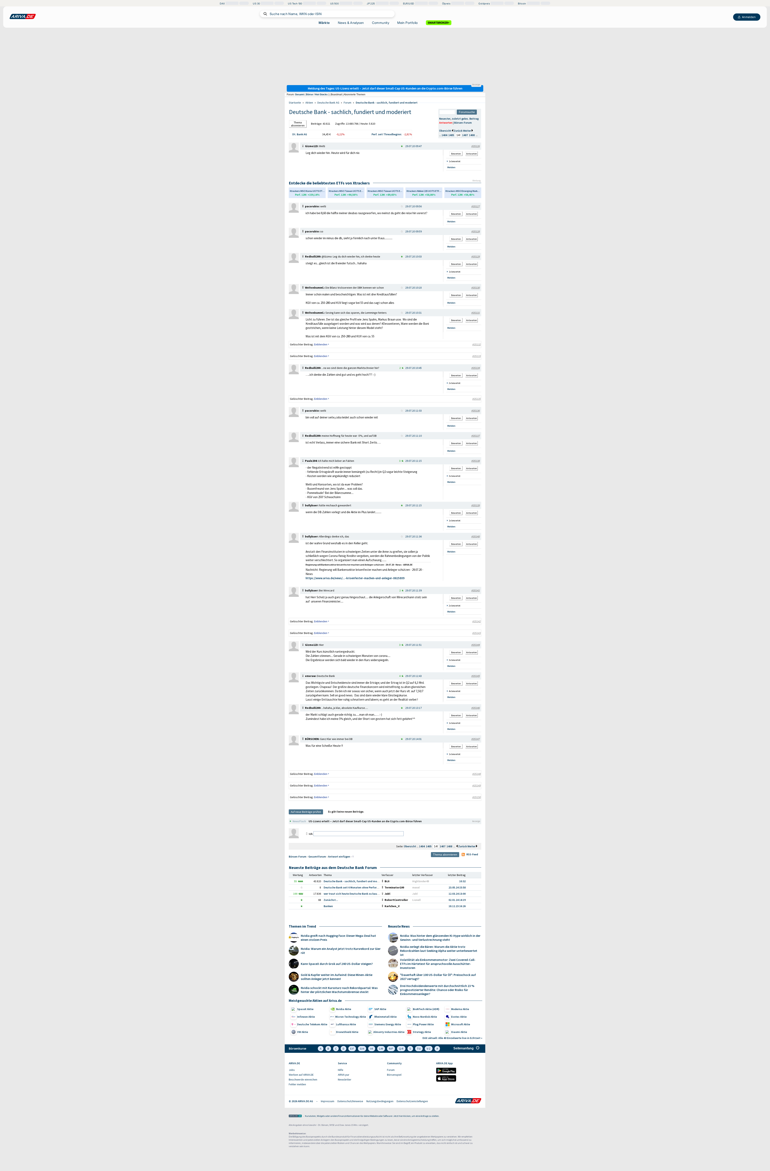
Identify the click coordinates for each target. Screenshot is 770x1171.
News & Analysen (351, 23)
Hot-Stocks (321, 94)
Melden (451, 167)
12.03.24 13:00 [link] (457, 893)
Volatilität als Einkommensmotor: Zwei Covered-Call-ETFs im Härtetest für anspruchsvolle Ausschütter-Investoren (437, 964)
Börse (309, 94)
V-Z (429, 1048)
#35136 (475, 410)
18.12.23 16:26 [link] (457, 906)
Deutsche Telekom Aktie (312, 1024)
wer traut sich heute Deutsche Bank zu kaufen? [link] (353, 893)
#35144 (475, 645)
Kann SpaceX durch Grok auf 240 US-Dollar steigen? (337, 964)
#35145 (475, 676)
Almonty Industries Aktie (388, 1032)
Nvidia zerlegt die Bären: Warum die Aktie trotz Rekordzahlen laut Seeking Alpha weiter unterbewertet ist (438, 951)
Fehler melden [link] (297, 1084)
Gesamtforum (317, 856)
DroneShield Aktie (347, 1032)
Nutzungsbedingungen (379, 1101)
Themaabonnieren (298, 124)
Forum (347, 102)
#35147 (475, 739)
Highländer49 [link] (420, 881)
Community (380, 23)
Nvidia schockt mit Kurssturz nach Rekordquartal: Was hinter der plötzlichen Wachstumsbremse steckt (339, 990)
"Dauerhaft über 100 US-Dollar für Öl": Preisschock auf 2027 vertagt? (438, 977)
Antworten (445, 122)
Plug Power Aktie (423, 1024)
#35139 (475, 505)
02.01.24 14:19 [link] (457, 900)
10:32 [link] (462, 881)
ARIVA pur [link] (343, 1074)
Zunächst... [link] (331, 900)
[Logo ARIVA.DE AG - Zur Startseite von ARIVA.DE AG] (295, 1116)
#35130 (475, 287)
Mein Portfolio (407, 23)
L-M (381, 1048)
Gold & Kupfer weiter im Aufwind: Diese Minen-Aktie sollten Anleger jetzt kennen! (336, 977)
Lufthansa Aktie (346, 1024)
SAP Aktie (380, 1009)
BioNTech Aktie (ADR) (426, 1009)
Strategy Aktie (422, 1032)
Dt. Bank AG (299, 134)
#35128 (475, 231)
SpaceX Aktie (305, 1009)
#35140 (475, 536)
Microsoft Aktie (460, 1024)
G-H (362, 1048)
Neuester (444, 118)
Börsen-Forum (463, 122)
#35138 (475, 461)
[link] (294, 151)
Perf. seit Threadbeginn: (387, 134)
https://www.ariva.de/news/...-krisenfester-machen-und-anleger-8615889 (355, 578)
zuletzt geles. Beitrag (465, 118)
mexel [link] (416, 887)
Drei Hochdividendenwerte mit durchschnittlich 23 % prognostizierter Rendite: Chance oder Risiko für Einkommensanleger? (437, 990)
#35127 (475, 206)
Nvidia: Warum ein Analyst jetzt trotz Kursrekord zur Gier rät (341, 951)
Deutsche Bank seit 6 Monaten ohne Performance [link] (354, 887)
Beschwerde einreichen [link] (303, 1079)
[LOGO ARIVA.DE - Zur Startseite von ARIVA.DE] (23, 16)
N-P (391, 1048)
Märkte (324, 23)
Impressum (327, 1101)
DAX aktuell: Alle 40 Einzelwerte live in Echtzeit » (452, 1038)
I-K (371, 1048)
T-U (419, 1048)
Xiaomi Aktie (459, 1032)
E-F (352, 1048)
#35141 (475, 590)
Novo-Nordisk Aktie (425, 1016)
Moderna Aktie (460, 1009)
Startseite (295, 102)
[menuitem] (311, 1070)
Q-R (401, 1048)
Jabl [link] (415, 893)
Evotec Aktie (459, 1016)
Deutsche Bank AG (328, 102)
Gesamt (299, 94)
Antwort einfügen (339, 856)
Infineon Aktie (306, 1016)
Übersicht (445, 130)
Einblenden (321, 344)
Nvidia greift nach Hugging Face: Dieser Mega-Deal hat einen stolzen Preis (338, 938)
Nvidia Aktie (343, 1009)
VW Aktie (302, 1032)
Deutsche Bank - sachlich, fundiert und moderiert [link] (354, 881)
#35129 (475, 256)
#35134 (475, 368)
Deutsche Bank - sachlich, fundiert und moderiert (386, 102)
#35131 (475, 312)
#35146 (475, 708)
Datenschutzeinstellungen (412, 1101)
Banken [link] (328, 906)
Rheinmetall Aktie (385, 1016)
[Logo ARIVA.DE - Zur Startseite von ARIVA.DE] (468, 1101)
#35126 (475, 146)
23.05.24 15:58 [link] (457, 887)
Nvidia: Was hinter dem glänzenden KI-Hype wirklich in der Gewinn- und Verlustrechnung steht (440, 938)
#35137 (475, 435)
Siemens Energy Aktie (387, 1024)
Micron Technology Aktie (350, 1016)
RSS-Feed (472, 854)
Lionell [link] (416, 900)
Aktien (309, 102)
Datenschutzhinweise (350, 1101)
